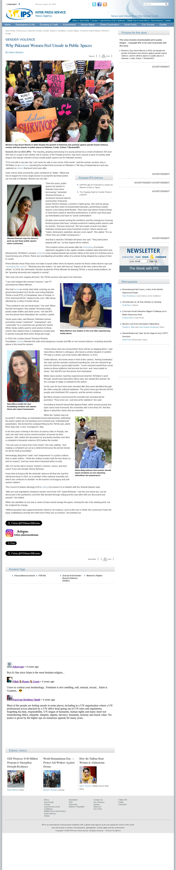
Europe (95, 20)
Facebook (122, 804)
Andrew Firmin (127, 318)
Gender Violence (50, 31)
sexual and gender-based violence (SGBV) (72, 578)
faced (16, 289)
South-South (130, 24)
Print (108, 56)
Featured (31, 31)
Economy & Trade (49, 24)
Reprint (92, 56)
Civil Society (148, 24)
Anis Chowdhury (128, 296)
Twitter (121, 802)
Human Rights (88, 24)
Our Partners (99, 802)
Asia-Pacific (84, 20)
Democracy (21, 31)
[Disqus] (60, 704)
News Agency (43, 15)
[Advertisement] (60, 620)
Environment (69, 24)
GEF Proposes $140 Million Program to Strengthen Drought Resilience (22, 762)
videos (20, 168)
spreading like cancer (16, 266)
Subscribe (73, 804)
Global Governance (109, 24)
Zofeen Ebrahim (15, 52)
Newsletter (73, 800)
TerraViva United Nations (90, 31)
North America (157, 20)
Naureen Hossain (50, 790)
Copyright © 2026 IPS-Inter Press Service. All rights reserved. (80, 831)
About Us (97, 807)
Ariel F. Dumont (85, 786)
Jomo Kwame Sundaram (148, 327)
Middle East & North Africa (138, 20)
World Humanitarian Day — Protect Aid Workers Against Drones (59, 762)
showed (40, 253)
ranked (20, 341)
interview (24, 165)
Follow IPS (122, 800)
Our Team (98, 809)
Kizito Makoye (12, 790)
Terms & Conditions (113, 831)
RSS (71, 802)
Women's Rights (94, 575)
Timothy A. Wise (128, 327)
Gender (163, 24)
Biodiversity (136, 340)
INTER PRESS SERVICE (50, 12)
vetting (45, 487)
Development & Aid (25, 24)
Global (167, 20)
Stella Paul (126, 340)
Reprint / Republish (77, 807)
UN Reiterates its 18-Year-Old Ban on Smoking (141, 302)
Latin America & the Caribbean (112, 20)
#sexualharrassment (24, 575)
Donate (97, 804)
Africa (75, 20)
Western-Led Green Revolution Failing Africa (140, 324)
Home (7, 24)
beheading (88, 247)
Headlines (62, 31)
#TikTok (42, 575)
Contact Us (98, 800)
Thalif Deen (126, 305)
